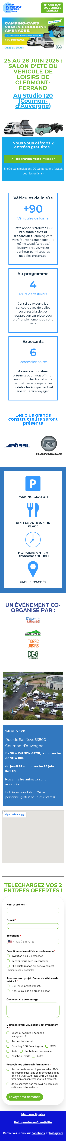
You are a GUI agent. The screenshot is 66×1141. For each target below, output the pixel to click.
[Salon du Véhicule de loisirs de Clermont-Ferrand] (12, 7)
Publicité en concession (38, 1051)
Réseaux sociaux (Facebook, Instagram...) (28, 1034)
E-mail (11, 920)
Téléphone (14, 935)
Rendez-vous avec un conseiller (30, 960)
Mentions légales (33, 1114)
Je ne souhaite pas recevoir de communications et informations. (35, 1085)
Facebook (38, 1133)
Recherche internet (22, 1041)
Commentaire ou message (22, 999)
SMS (53, 1046)
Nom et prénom (17, 904)
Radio (14, 1051)
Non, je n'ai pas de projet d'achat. (31, 990)
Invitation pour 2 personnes (27, 955)
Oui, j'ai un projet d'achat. (26, 985)
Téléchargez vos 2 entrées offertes (52, 8)
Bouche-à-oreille (20, 1055)
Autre (40, 1055)
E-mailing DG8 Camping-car (27, 1046)
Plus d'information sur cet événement (33, 965)
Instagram (56, 1133)
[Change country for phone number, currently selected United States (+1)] (11, 941)
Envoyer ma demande (24, 1097)
